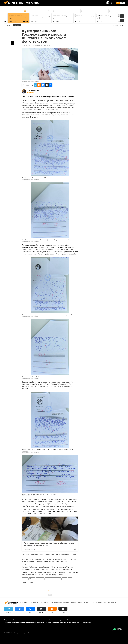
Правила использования (20, 620)
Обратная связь (86, 622)
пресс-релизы (60, 620)
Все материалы (30, 92)
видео (86, 603)
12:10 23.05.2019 (27, 45)
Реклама (51, 620)
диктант (64, 579)
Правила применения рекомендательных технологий (62, 622)
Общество (31, 579)
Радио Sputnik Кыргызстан (60, 603)
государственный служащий (52, 579)
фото (92, 603)
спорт (80, 603)
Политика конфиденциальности (76, 620)
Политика (45, 603)
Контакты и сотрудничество (38, 620)
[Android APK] (117, 629)
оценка (24, 582)
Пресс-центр (112, 603)
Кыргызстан (40, 579)
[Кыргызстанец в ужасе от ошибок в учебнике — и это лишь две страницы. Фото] (50, 529)
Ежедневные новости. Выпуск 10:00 (18, 17)
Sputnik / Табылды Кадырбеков (31, 81)
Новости (25, 579)
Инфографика (101, 603)
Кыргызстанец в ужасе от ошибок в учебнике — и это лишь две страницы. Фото (49, 544)
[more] (75, 549)
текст (70, 579)
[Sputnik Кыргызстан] (14, 5)
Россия (73, 603)
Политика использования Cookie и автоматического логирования (24, 622)
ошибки (31, 582)
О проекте (7, 620)
